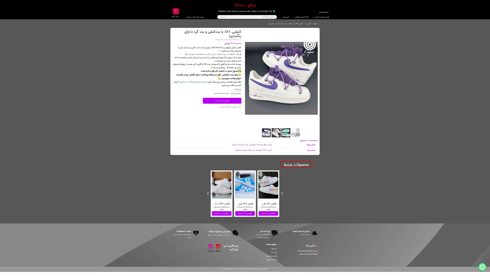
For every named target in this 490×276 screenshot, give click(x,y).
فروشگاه (274, 249)
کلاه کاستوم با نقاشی (302, 17)
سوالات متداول (272, 259)
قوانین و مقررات (272, 256)
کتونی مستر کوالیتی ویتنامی (221, 93)
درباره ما (274, 252)
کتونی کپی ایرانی (235, 93)
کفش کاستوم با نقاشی (321, 17)
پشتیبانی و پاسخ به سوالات (219, 231)
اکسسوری (286, 17)
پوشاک (274, 17)
